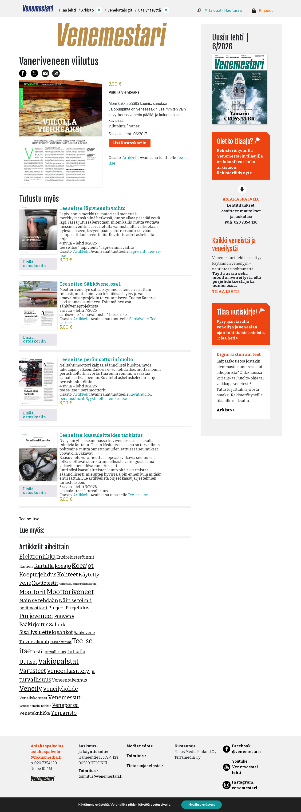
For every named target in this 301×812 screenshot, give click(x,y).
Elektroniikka (37, 556)
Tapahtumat (60, 642)
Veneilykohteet (33, 698)
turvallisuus (55, 652)
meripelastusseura (85, 583)
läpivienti (138, 251)
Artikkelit (130, 157)
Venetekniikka (34, 713)
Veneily (30, 688)
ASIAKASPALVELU (241, 199)
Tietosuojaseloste (144, 766)
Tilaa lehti (67, 10)
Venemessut (64, 697)
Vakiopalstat (58, 661)
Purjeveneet (36, 616)
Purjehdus (77, 608)
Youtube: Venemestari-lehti (246, 767)
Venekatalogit (119, 10)
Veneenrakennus (69, 680)
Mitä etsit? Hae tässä (223, 10)
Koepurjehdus (37, 574)
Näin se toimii (75, 600)
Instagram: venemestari (244, 785)
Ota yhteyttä (149, 10)
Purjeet (56, 608)
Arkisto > (226, 410)
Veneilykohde (60, 689)
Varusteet (32, 670)
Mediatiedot (138, 746)
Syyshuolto (96, 398)
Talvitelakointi (34, 641)
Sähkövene (139, 319)
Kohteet (67, 574)
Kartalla (44, 566)
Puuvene (64, 616)
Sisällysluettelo (37, 632)
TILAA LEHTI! (225, 291)
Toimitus (135, 756)
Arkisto (87, 10)
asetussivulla (160, 805)
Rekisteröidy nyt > (234, 173)
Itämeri (26, 566)
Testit (38, 651)
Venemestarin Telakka (35, 706)
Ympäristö (64, 713)
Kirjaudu (266, 10)
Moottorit (32, 592)
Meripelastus (66, 583)
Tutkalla (76, 651)
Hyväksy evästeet (201, 804)
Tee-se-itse (117, 398)
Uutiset (28, 662)
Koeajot (83, 565)
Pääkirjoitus (33, 625)
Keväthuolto (140, 394)
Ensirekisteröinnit (75, 557)
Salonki (58, 624)
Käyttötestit (45, 583)
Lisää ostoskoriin (129, 143)
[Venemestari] (38, 8)
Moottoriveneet (70, 592)
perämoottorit (71, 398)
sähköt (65, 632)
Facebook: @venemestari (246, 749)
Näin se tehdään (38, 600)
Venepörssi (65, 705)
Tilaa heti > (227, 338)
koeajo (63, 566)
